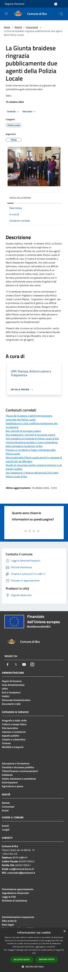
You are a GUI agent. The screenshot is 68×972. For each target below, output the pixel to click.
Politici (5, 696)
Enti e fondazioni (11, 692)
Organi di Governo (12, 681)
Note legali (8, 924)
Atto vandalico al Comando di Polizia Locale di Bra (32, 438)
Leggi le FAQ (9, 897)
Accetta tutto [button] (22, 959)
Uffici (5, 689)
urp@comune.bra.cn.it (21, 869)
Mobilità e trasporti (12, 747)
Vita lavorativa (10, 728)
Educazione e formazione (15, 763)
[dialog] (34, 950)
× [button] (64, 931)
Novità (18, 27)
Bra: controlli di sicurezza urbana (23, 431)
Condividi (11, 111)
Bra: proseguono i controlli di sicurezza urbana (30, 435)
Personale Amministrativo (16, 700)
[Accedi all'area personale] (56, 4)
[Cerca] (61, 14)
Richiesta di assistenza (14, 900)
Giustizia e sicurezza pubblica (18, 767)
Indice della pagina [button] (20, 197)
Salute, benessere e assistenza (19, 779)
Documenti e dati (11, 704)
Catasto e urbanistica (13, 739)
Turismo (6, 743)
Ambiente (7, 775)
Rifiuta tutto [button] (46, 959)
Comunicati (32, 27)
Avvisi (5, 810)
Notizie (6, 803)
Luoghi (5, 829)
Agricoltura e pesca (12, 786)
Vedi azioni (27, 111)
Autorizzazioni (10, 782)
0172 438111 (20, 857)
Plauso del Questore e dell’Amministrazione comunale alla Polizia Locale (29, 417)
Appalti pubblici (10, 735)
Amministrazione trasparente (18, 917)
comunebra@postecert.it (21, 873)
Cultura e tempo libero (14, 724)
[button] (34, 966)
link (34, 953)
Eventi (5, 826)
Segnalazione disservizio (15, 893)
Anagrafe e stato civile (14, 720)
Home (7, 27)
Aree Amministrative (13, 685)
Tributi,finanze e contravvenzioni (20, 771)
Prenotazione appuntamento (17, 889)
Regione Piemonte (14, 4)
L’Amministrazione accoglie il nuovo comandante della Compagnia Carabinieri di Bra (32, 444)
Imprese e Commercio (14, 732)
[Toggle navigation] (6, 13)
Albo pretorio (9, 921)
